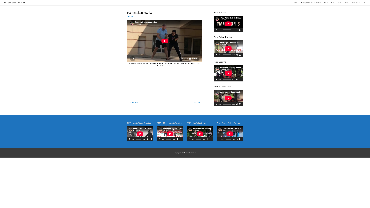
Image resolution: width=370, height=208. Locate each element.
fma (129, 16)
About (332, 2)
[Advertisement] (164, 82)
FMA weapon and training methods (310, 2)
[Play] (216, 30)
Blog (325, 2)
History (339, 2)
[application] (228, 24)
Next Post (198, 102)
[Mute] (237, 30)
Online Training (355, 2)
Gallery (346, 2)
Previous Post (132, 102)
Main (295, 2)
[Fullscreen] (240, 30)
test (364, 2)
